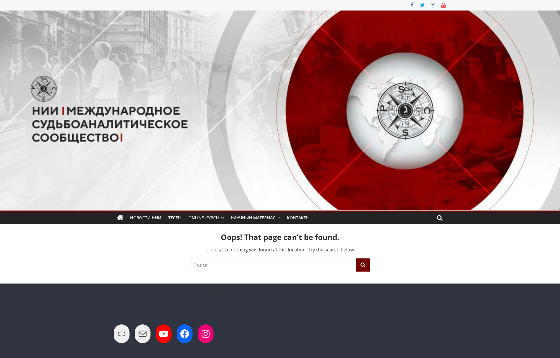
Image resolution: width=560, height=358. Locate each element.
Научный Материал (253, 217)
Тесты (174, 217)
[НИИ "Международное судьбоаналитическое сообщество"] (120, 218)
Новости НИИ (145, 217)
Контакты (298, 217)
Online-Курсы (203, 217)
